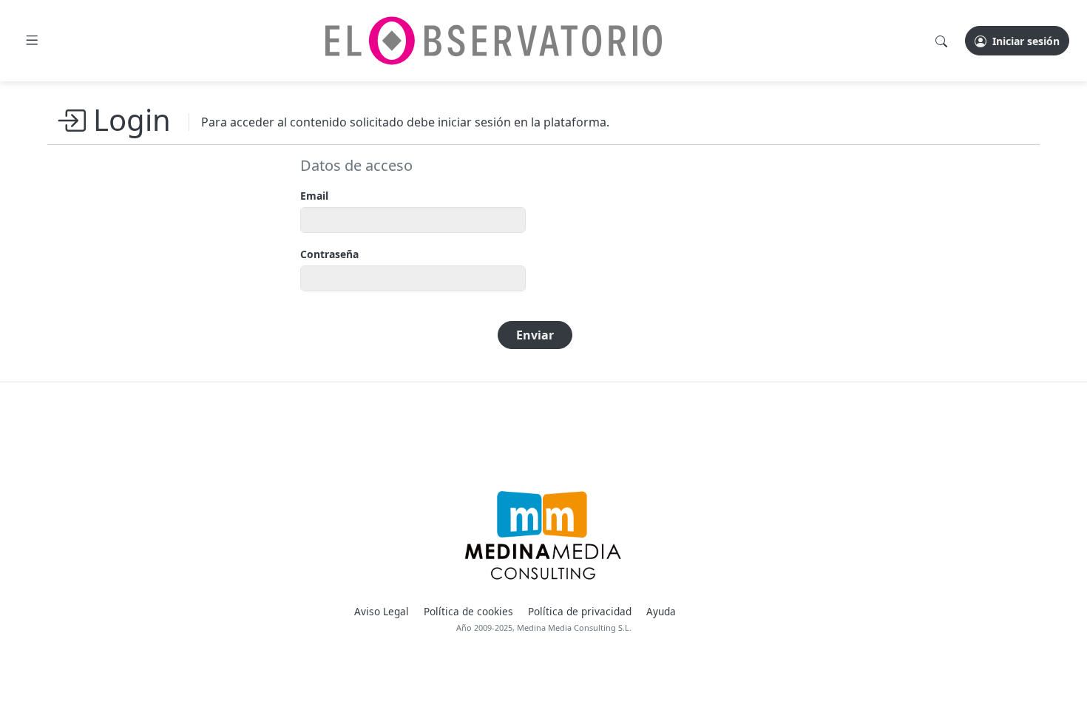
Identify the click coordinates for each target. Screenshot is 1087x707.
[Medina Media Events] (543, 535)
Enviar (535, 335)
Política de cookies (468, 611)
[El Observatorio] (493, 41)
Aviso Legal (381, 611)
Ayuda (661, 611)
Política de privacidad (579, 611)
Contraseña (329, 254)
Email (314, 196)
